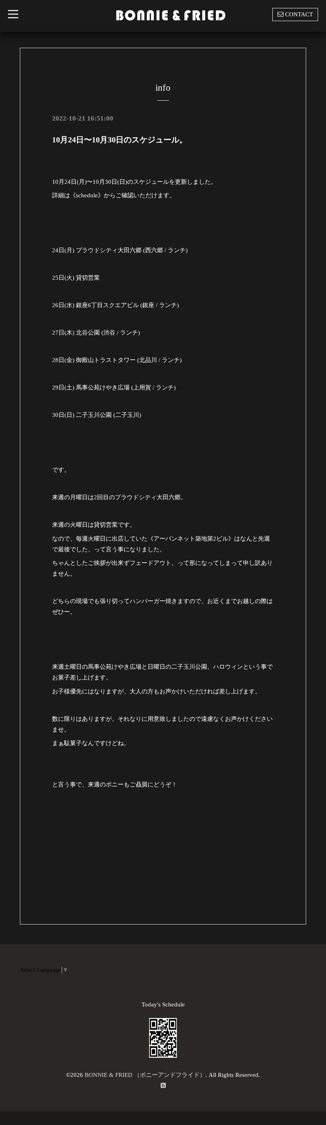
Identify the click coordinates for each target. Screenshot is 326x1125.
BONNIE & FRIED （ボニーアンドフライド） (145, 1075)
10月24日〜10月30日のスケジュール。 (119, 139)
